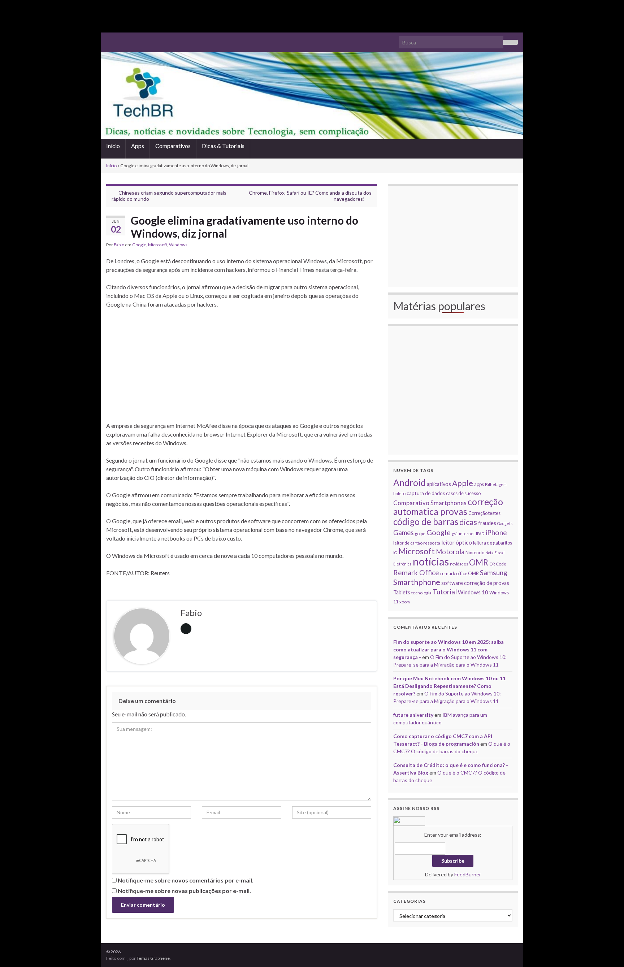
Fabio (119, 244)
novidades (459, 563)
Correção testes (484, 513)
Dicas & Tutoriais (223, 145)
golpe (420, 533)
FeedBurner (467, 874)
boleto (399, 493)
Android (409, 482)
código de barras (425, 521)
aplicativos (439, 484)
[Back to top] (608, 951)
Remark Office (416, 572)
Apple (462, 483)
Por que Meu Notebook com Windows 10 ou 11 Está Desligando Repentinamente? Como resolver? (449, 686)
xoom (404, 601)
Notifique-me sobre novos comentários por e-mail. (186, 880)
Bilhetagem (496, 484)
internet (467, 533)
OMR (478, 562)
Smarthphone (416, 582)
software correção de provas (475, 583)
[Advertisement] (312, 16)
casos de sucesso (463, 493)
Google (139, 244)
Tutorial (445, 591)
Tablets (401, 592)
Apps (137, 145)
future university (413, 715)
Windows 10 (473, 592)
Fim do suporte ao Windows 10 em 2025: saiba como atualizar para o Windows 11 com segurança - (448, 649)
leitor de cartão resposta (416, 542)
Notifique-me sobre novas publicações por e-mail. (184, 890)
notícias (431, 561)
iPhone (496, 532)
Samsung (493, 572)
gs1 (455, 533)
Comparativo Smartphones (430, 503)
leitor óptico (456, 542)
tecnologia (421, 592)
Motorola (450, 552)
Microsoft (157, 244)
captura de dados (426, 493)
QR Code (497, 563)
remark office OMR (459, 573)
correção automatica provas (448, 506)
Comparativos (173, 145)
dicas (468, 522)
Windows (178, 244)
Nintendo (474, 552)
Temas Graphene (153, 958)
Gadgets (504, 523)
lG (395, 552)
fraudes (487, 523)
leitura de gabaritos (492, 543)
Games (403, 533)
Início (113, 145)
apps (479, 484)
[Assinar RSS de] (109, 39)
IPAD (480, 533)
